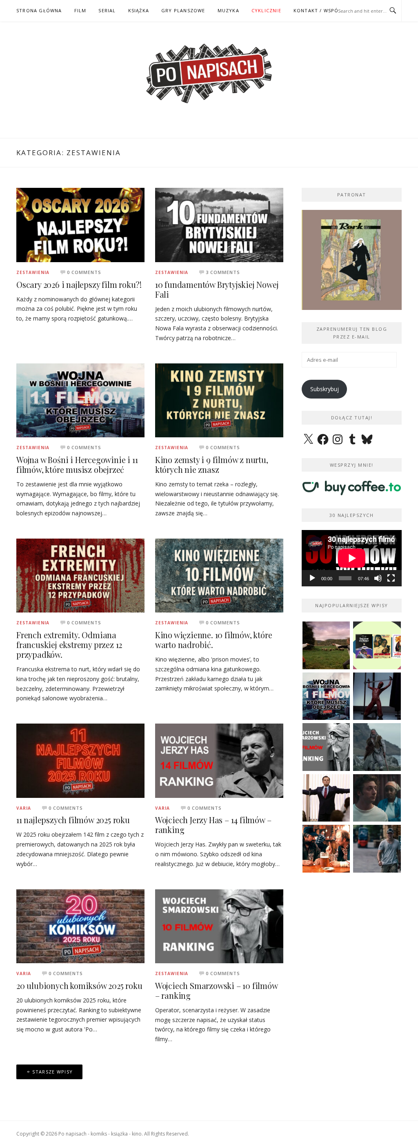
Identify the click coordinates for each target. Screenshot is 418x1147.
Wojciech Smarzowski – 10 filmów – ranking (216, 990)
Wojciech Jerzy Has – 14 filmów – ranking (213, 824)
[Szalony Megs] (326, 848)
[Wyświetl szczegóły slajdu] (352, 260)
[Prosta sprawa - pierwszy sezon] (377, 848)
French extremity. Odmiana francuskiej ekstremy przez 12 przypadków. (69, 644)
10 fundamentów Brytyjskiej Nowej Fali (217, 289)
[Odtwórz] (312, 578)
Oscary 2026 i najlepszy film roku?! (79, 284)
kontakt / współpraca (325, 10)
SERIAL (107, 10)
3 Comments (223, 272)
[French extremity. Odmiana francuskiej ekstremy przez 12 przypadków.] (80, 575)
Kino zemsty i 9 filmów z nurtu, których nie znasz (211, 464)
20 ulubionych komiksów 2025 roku (79, 985)
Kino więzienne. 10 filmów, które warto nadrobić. (213, 639)
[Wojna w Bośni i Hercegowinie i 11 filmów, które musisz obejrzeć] (80, 399)
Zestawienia (32, 272)
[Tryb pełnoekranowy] (391, 578)
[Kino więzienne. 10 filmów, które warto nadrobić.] (219, 575)
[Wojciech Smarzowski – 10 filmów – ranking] (219, 925)
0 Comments (84, 272)
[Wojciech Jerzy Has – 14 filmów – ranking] (219, 760)
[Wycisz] (378, 578)
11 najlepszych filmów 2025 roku (73, 819)
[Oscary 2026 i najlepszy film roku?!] (80, 224)
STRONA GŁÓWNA (39, 10)
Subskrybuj (324, 389)
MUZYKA (228, 10)
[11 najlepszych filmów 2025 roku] (80, 760)
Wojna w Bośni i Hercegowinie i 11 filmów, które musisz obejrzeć (77, 464)
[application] (352, 558)
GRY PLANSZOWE (183, 10)
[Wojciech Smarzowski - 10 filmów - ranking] (326, 747)
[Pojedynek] (326, 645)
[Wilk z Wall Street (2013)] (326, 798)
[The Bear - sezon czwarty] (377, 798)
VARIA (23, 808)
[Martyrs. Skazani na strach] (377, 696)
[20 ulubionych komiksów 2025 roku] (80, 925)
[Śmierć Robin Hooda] (377, 747)
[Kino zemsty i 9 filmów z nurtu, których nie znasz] (219, 399)
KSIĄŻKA (138, 10)
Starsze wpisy (52, 1072)
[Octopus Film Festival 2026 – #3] (377, 645)
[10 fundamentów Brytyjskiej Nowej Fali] (219, 224)
